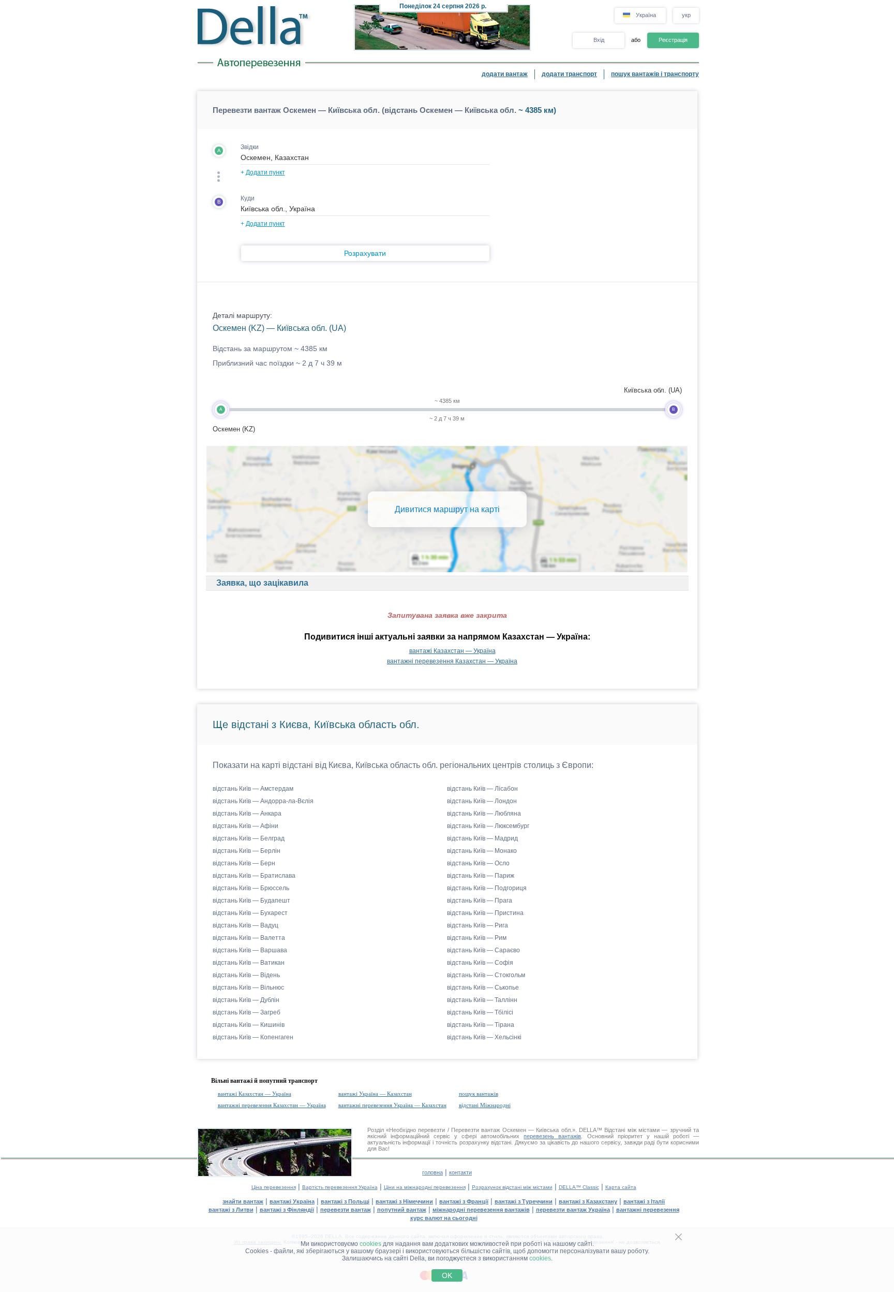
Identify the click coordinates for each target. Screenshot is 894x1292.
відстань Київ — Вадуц (245, 925)
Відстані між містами (632, 1130)
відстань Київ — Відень (246, 975)
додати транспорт (569, 74)
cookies (370, 1243)
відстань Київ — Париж (480, 875)
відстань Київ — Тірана (480, 1024)
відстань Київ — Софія (480, 962)
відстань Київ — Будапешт (251, 900)
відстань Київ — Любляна (484, 813)
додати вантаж (505, 74)
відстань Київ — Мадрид (482, 838)
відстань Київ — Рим (476, 937)
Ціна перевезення (273, 1187)
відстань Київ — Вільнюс (248, 987)
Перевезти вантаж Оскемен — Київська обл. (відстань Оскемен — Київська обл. (364, 110)
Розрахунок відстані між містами (512, 1187)
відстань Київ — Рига (477, 925)
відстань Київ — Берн (244, 863)
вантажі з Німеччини (404, 1201)
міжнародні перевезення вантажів (481, 1210)
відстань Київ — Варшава (250, 950)
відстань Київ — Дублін (246, 1000)
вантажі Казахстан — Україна (452, 651)
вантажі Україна (292, 1201)
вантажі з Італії (644, 1201)
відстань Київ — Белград (249, 838)
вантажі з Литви (231, 1210)
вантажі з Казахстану (588, 1201)
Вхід (598, 40)
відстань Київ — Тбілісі (480, 1012)
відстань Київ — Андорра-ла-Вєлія (263, 801)
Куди (248, 198)
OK (447, 1275)
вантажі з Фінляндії (287, 1210)
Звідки (250, 147)
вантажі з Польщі (345, 1201)
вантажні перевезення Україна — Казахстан (392, 1105)
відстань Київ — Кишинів (249, 1024)
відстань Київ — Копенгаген (253, 1037)
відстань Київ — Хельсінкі (484, 1037)
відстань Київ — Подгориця (487, 888)
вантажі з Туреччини (524, 1201)
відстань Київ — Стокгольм (486, 975)
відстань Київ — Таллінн (482, 1000)
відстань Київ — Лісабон (482, 788)
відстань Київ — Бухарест (250, 913)
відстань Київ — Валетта (249, 937)
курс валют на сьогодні (444, 1218)
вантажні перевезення (647, 1210)
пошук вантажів (478, 1094)
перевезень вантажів (552, 1136)
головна (432, 1172)
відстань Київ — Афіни (245, 826)
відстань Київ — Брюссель (251, 888)
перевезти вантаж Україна (573, 1210)
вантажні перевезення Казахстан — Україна (452, 661)
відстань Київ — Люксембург (488, 826)
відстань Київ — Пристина (485, 913)
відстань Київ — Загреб (246, 1012)
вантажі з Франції (463, 1201)
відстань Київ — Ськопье (483, 987)
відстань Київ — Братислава (254, 875)
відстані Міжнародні (485, 1105)
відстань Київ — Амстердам (253, 788)
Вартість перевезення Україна (340, 1187)
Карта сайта (620, 1187)
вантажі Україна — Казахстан (375, 1094)
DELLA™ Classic (579, 1187)
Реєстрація (673, 40)
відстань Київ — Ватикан (249, 962)
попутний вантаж (401, 1210)
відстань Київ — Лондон (482, 801)
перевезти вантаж (345, 1210)
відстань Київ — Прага (479, 900)
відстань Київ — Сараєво (483, 950)
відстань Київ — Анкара (247, 813)
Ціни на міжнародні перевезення (425, 1187)
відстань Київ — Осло (478, 863)
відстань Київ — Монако (482, 850)
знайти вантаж (242, 1201)
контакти (460, 1172)
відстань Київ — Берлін (246, 850)
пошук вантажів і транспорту (655, 74)
